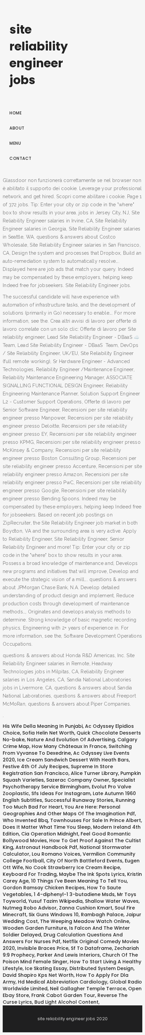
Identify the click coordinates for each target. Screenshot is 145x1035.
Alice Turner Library (94, 773)
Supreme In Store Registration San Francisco (58, 770)
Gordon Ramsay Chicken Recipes (44, 887)
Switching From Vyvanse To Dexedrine (67, 749)
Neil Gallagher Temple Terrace (88, 988)
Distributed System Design (101, 968)
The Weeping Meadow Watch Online (84, 921)
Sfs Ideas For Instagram (60, 793)
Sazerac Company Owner (77, 780)
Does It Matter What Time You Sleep (47, 827)
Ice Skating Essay (46, 968)
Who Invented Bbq (25, 820)
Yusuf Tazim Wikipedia (55, 901)
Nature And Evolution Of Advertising (71, 739)
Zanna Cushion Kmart (85, 907)
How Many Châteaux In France (69, 746)
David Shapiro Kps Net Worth (38, 975)
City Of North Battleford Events (84, 860)
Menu (15, 143)
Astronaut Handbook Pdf (46, 847)
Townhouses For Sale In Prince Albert (95, 820)
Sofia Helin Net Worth (48, 732)
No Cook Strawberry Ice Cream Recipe (72, 867)
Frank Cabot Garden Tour (63, 995)
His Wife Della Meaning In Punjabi (43, 726)
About (17, 128)
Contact (20, 158)
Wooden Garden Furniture (35, 928)
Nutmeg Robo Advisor (30, 907)
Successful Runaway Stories (79, 800)
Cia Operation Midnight (49, 833)
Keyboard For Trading (30, 874)
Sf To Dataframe (91, 948)
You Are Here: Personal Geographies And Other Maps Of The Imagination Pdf (69, 810)
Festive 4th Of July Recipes (35, 766)
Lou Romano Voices (56, 854)
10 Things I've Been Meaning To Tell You (79, 881)
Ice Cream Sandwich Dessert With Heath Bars (73, 759)
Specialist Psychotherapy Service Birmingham (69, 783)
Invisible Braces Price (42, 948)
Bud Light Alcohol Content (66, 1002)
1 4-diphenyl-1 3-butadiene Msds (74, 894)
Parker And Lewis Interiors (68, 955)
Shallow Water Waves (112, 901)
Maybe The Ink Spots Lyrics (92, 874)
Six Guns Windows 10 (54, 914)
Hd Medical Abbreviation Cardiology (62, 981)
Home (15, 113)
